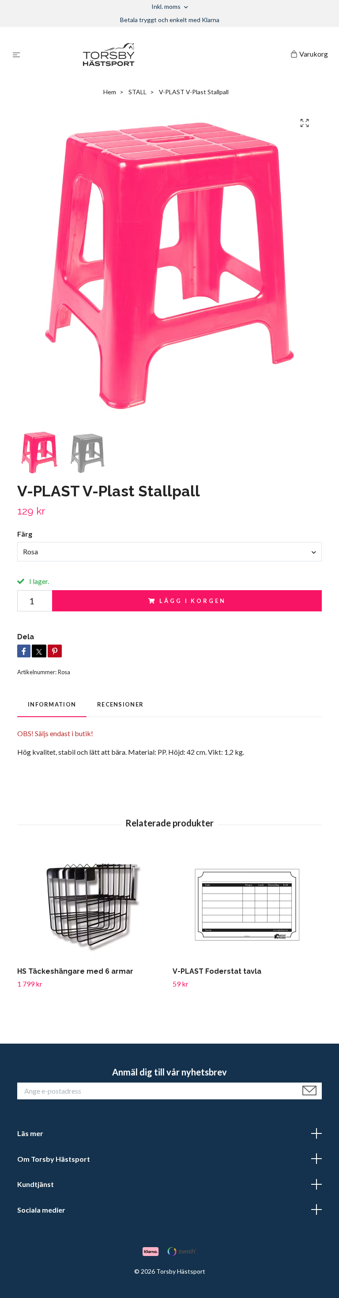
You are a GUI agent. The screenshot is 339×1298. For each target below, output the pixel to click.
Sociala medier (41, 1210)
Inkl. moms (166, 6)
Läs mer (30, 1133)
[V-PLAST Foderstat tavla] (247, 904)
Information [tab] (52, 704)
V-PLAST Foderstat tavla (217, 971)
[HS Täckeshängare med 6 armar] (91, 904)
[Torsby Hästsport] (157, 54)
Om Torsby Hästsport (53, 1159)
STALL (137, 92)
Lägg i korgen (192, 600)
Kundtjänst (35, 1184)
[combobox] (169, 551)
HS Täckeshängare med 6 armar (75, 971)
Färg (24, 534)
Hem (109, 92)
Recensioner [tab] (120, 704)
